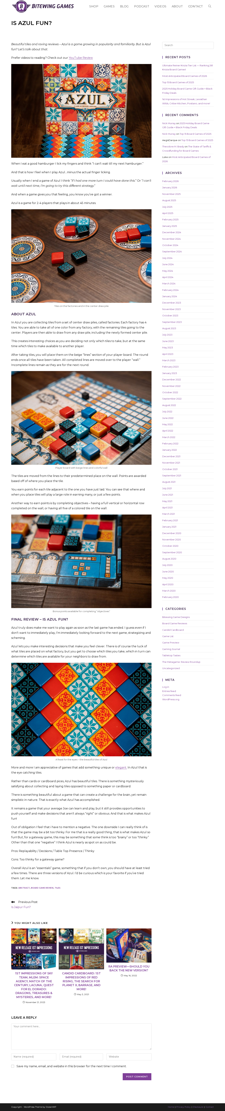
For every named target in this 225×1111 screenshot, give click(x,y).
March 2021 (168, 513)
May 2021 (167, 501)
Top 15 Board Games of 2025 (178, 82)
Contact (209, 1107)
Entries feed (169, 691)
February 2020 (170, 597)
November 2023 (171, 309)
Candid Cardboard (173, 629)
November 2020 (171, 539)
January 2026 (169, 187)
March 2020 (169, 590)
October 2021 (170, 469)
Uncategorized (171, 668)
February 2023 (170, 366)
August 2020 (169, 558)
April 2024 (167, 277)
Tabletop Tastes (171, 655)
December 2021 (171, 456)
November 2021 (171, 462)
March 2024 (168, 283)
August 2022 (169, 405)
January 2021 (169, 526)
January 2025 (169, 226)
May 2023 (167, 347)
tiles (57, 888)
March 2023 (168, 360)
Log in (165, 686)
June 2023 (168, 341)
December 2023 (171, 302)
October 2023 (170, 315)
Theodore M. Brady (173, 146)
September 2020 (172, 552)
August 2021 (168, 481)
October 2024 (170, 245)
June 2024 (168, 264)
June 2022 (167, 418)
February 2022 (170, 443)
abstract (24, 888)
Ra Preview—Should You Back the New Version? (128, 968)
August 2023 (169, 328)
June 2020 (168, 571)
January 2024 (169, 296)
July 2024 (167, 258)
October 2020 (170, 545)
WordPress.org (170, 699)
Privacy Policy (183, 1107)
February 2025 (170, 219)
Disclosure (198, 1107)
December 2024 (171, 232)
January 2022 (169, 449)
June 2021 (167, 494)
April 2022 (167, 430)
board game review (42, 888)
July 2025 (167, 206)
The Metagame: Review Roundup (181, 661)
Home (171, 1107)
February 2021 (170, 520)
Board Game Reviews (174, 623)
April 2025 (167, 213)
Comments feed (171, 695)
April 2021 (167, 507)
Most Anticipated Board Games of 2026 (184, 76)
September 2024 (172, 251)
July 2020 (167, 565)
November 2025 (171, 194)
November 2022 (171, 386)
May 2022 (167, 424)
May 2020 (167, 577)
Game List (167, 636)
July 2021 (167, 488)
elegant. (121, 767)
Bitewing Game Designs (176, 617)
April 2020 (167, 584)
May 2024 (167, 270)
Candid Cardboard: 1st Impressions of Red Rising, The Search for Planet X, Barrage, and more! (81, 981)
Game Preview (170, 642)
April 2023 (167, 354)
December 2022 (171, 379)
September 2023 (172, 322)
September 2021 (171, 475)
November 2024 (171, 238)
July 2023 (167, 334)
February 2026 (170, 181)
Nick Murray (169, 123)
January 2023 (169, 373)
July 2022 (167, 411)
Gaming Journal (171, 649)
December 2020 (171, 533)
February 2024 (170, 290)
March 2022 (168, 437)
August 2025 (169, 200)
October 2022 (170, 392)
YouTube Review (81, 57)
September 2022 (172, 398)
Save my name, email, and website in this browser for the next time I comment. (72, 1066)
